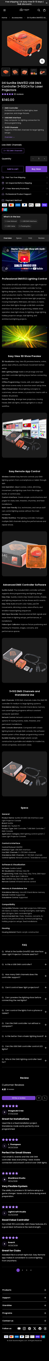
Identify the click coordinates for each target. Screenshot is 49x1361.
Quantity (6, 158)
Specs (19, 238)
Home (4, 17)
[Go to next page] (35, 1270)
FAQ (30, 238)
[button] (44, 10)
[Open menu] (4, 10)
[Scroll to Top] (44, 1347)
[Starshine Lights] (24, 10)
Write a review (18, 1098)
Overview (8, 238)
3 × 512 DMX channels (13, 150)
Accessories (17, 17)
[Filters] (38, 1098)
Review (41, 238)
